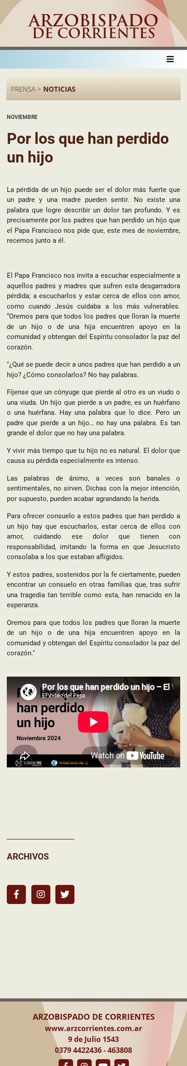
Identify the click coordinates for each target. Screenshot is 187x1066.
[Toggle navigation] (170, 59)
